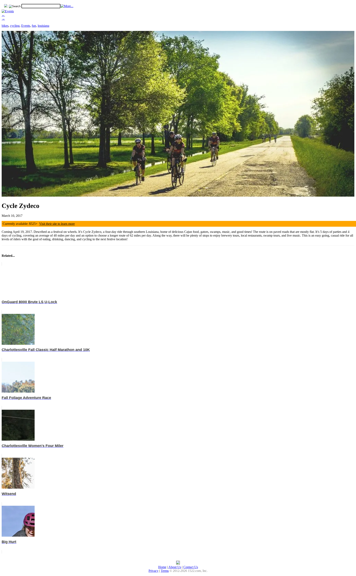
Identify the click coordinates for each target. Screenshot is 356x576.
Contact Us (190, 567)
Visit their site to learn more (57, 223)
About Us (174, 567)
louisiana (43, 25)
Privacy (153, 570)
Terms (165, 570)
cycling (15, 25)
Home (162, 567)
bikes (5, 25)
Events (25, 25)
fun (34, 25)
